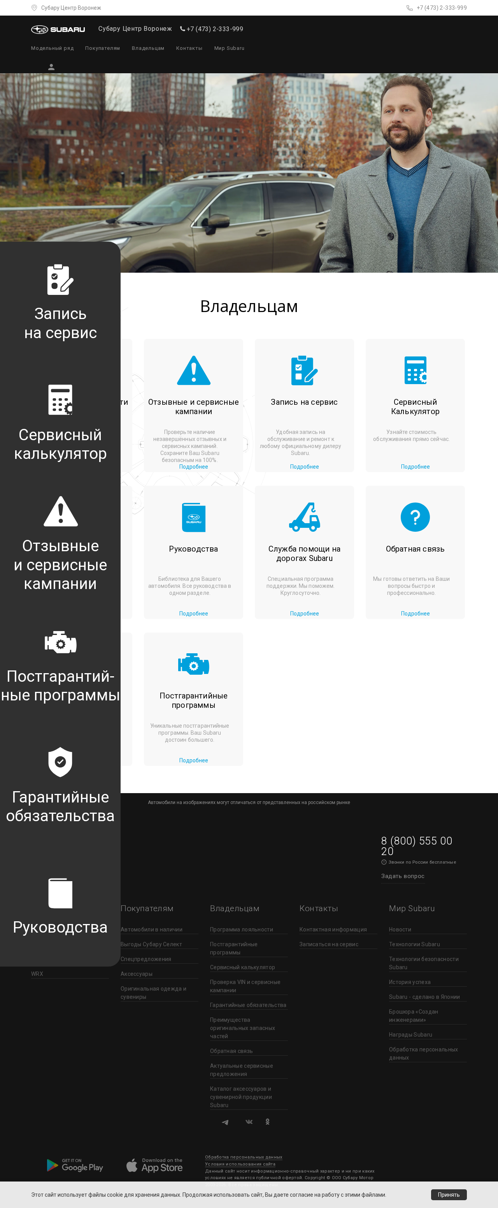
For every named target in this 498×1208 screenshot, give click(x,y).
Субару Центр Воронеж (71, 8)
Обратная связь (231, 1051)
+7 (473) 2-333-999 (442, 8)
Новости (400, 929)
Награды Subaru (410, 1035)
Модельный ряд (52, 48)
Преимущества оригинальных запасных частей (242, 1028)
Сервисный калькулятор (242, 967)
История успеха (410, 982)
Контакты (189, 48)
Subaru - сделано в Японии (424, 997)
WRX (37, 974)
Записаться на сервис (329, 944)
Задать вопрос (403, 876)
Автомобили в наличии (151, 929)
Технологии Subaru (414, 944)
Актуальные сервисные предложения (241, 1070)
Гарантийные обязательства (248, 1005)
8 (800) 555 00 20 (416, 846)
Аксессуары (137, 974)
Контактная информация (333, 929)
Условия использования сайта (240, 1164)
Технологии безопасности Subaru (424, 963)
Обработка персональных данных (423, 1053)
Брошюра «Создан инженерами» (413, 1016)
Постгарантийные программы (234, 948)
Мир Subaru (229, 48)
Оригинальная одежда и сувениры (153, 993)
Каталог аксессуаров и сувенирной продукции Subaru (241, 1097)
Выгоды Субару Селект (151, 944)
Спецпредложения (146, 959)
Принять (449, 1195)
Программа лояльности (241, 929)
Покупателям (102, 48)
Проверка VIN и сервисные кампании (245, 986)
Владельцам (148, 48)
